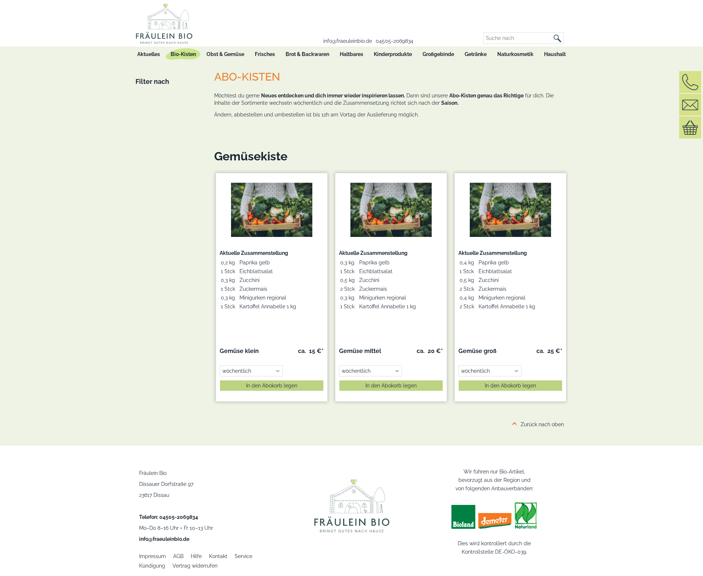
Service (243, 556)
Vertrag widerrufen (194, 566)
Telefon (690, 82)
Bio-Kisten (183, 54)
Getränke (476, 54)
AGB (178, 556)
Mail (690, 105)
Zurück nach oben (542, 424)
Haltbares (351, 54)
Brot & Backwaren (307, 54)
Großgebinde (438, 54)
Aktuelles (148, 54)
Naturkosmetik (515, 54)
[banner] (162, 22)
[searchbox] (517, 38)
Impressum (152, 556)
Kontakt (218, 556)
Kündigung (152, 566)
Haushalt (555, 54)
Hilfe (196, 556)
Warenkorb (690, 127)
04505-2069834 (394, 41)
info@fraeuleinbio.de (347, 41)
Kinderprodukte (393, 54)
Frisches (265, 54)
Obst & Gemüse (225, 54)
